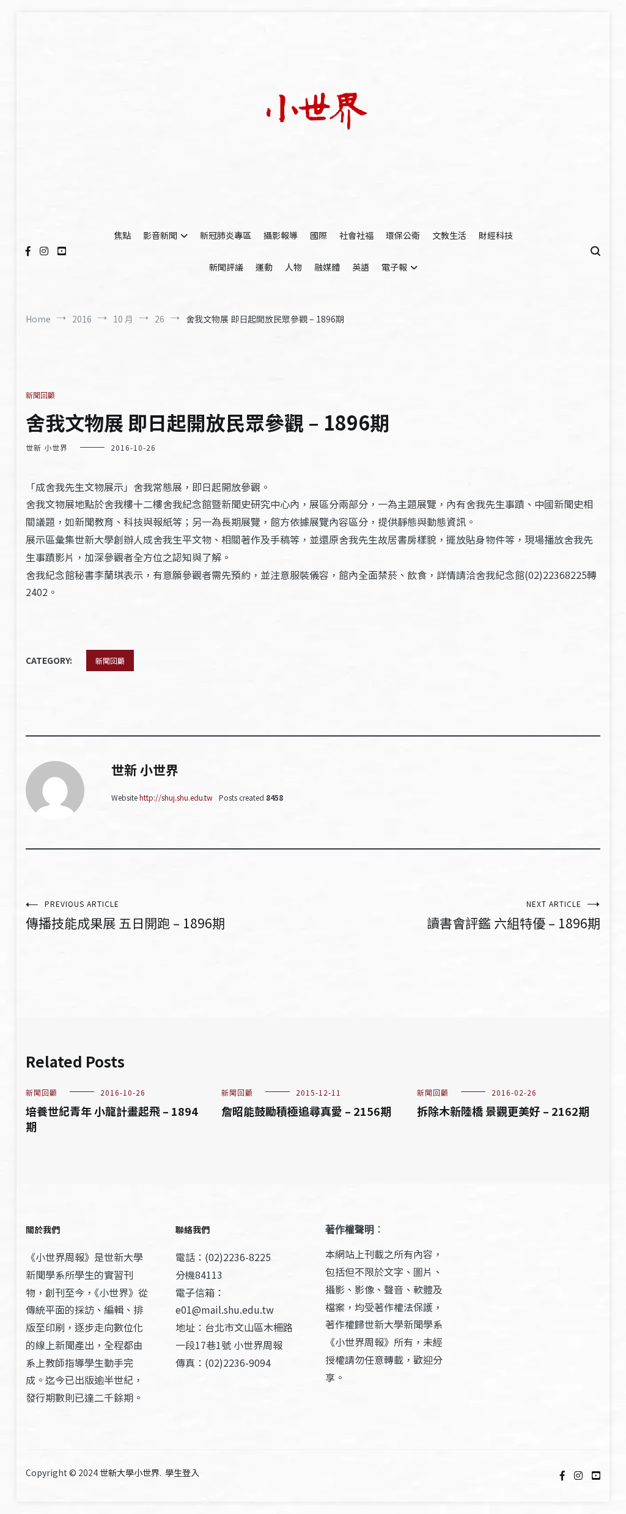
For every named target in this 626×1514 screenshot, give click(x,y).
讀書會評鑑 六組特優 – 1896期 (513, 915)
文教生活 (449, 235)
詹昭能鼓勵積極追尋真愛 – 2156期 (306, 1111)
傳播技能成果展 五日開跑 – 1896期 (125, 915)
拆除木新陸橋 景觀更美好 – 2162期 (503, 1111)
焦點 (122, 235)
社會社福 (356, 235)
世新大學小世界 (130, 1472)
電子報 (394, 267)
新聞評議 (226, 267)
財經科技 (496, 235)
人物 (293, 267)
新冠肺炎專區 (225, 235)
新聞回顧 (40, 395)
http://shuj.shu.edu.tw (176, 797)
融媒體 (327, 267)
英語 (360, 267)
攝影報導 (280, 235)
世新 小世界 (47, 447)
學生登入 (182, 1472)
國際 (318, 235)
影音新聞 (160, 235)
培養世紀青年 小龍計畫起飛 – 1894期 (112, 1118)
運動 (264, 267)
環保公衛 (403, 235)
